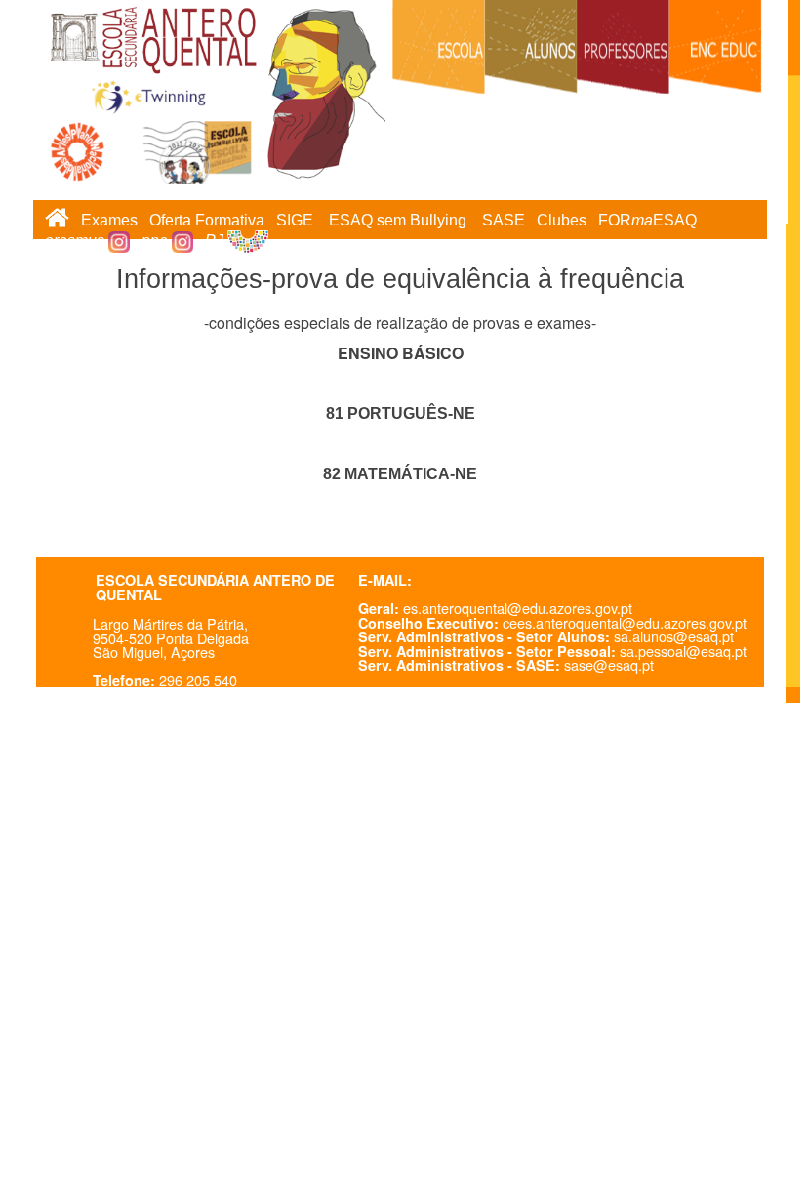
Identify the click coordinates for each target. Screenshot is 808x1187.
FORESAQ (647, 220)
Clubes (561, 220)
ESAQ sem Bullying (397, 220)
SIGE (294, 220)
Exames (109, 220)
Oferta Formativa (206, 220)
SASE (503, 220)
